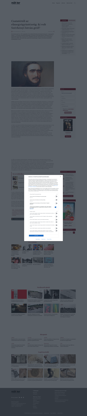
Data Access (43, 239)
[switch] (56, 196)
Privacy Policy (49, 239)
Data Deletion (38, 239)
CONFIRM (36, 235)
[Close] (61, 177)
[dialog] (43, 208)
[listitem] (43, 194)
